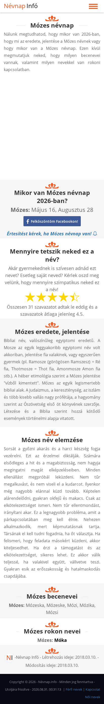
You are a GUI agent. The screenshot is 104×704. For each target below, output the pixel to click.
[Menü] (93, 7)
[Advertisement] (52, 128)
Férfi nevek (74, 689)
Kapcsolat (93, 689)
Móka (60, 640)
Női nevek (92, 697)
